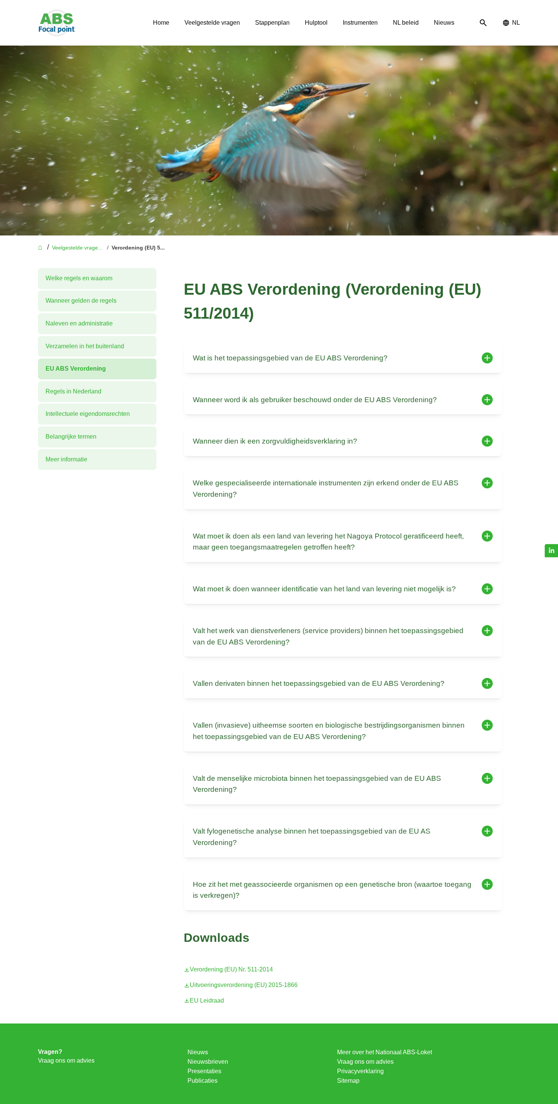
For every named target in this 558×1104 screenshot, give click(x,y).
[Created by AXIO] (514, 1054)
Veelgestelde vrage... (77, 248)
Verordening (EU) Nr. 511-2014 (231, 969)
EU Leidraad (207, 1000)
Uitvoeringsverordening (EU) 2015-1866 (244, 985)
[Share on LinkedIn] (551, 550)
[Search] (483, 23)
